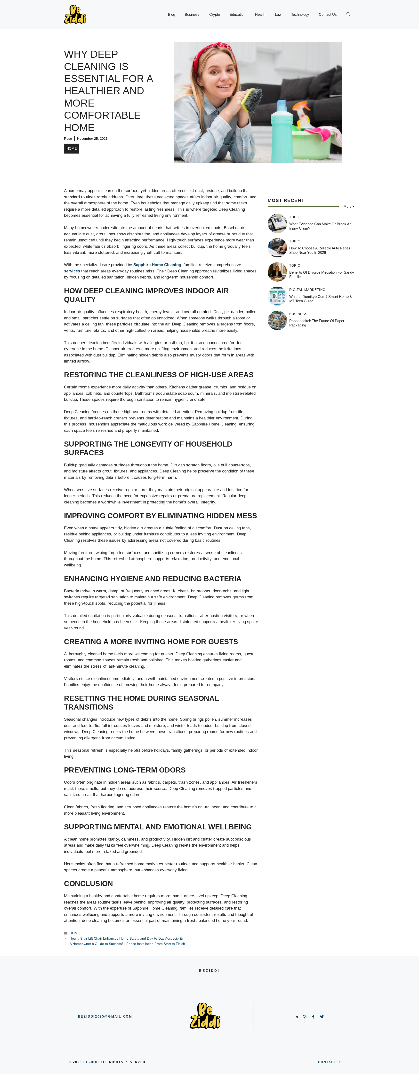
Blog (171, 14)
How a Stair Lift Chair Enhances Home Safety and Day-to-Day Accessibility (127, 938)
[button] (348, 14)
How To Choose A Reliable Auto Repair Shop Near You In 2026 (319, 250)
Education (237, 14)
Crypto (214, 14)
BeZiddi (91, 1062)
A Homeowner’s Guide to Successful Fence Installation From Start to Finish (127, 944)
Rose (68, 138)
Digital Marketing (307, 289)
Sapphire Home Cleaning (157, 265)
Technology (300, 14)
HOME (71, 148)
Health (260, 14)
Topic (294, 217)
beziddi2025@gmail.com (105, 1016)
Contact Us (328, 14)
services (72, 271)
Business (192, 14)
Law (278, 14)
